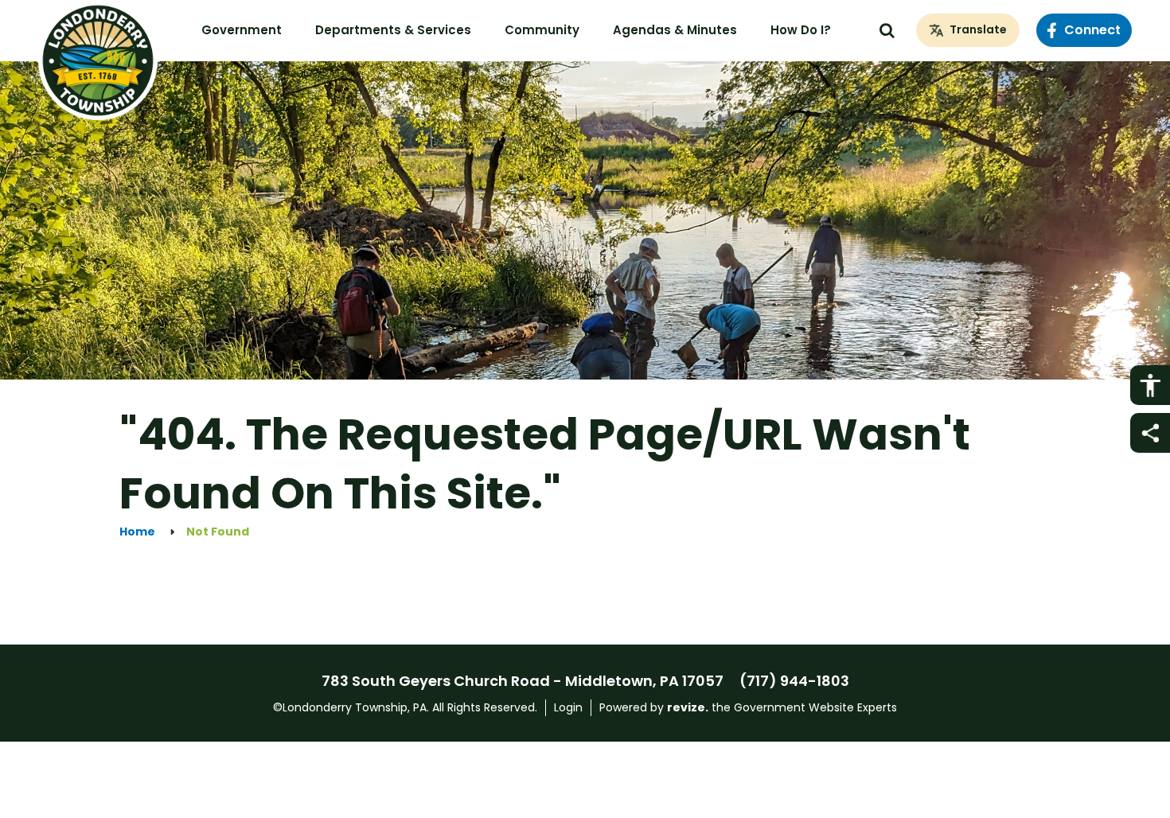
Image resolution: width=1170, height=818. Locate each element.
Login (568, 707)
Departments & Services (393, 29)
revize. (687, 707)
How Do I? (800, 29)
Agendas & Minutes (675, 29)
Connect (1092, 30)
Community (542, 29)
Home (137, 531)
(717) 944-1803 (794, 681)
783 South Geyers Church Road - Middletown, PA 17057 (522, 681)
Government (241, 29)
